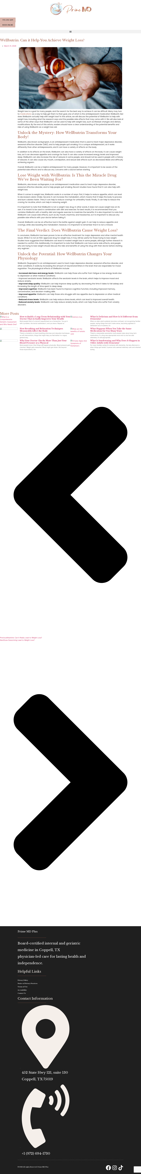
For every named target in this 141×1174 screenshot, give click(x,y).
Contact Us (22, 993)
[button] (70, 31)
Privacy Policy (23, 980)
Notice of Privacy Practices (27, 983)
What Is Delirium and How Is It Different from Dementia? (114, 318)
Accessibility (22, 990)
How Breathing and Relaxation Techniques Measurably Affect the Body (41, 330)
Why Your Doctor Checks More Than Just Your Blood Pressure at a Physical (43, 341)
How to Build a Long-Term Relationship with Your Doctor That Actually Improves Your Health (45, 318)
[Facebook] (108, 1167)
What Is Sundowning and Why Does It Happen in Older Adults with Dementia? (115, 341)
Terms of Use (22, 987)
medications (25, 114)
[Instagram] (114, 1167)
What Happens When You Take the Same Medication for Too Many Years (111, 330)
